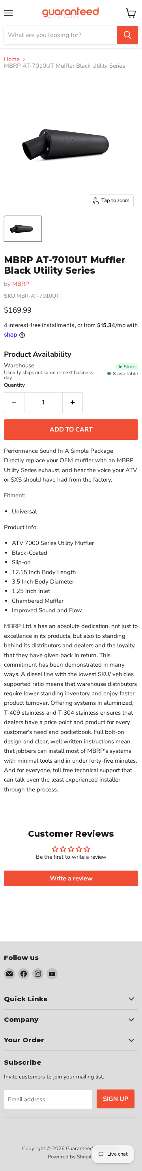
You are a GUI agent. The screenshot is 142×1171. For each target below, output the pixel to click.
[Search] (127, 35)
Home (12, 59)
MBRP (20, 284)
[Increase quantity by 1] (73, 402)
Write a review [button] (71, 878)
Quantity (14, 385)
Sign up (115, 1099)
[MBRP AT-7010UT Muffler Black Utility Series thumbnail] (22, 228)
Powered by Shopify (71, 1156)
